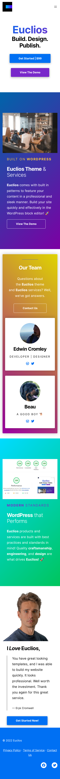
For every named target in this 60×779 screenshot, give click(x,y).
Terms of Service (34, 750)
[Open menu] (55, 7)
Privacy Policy (12, 750)
